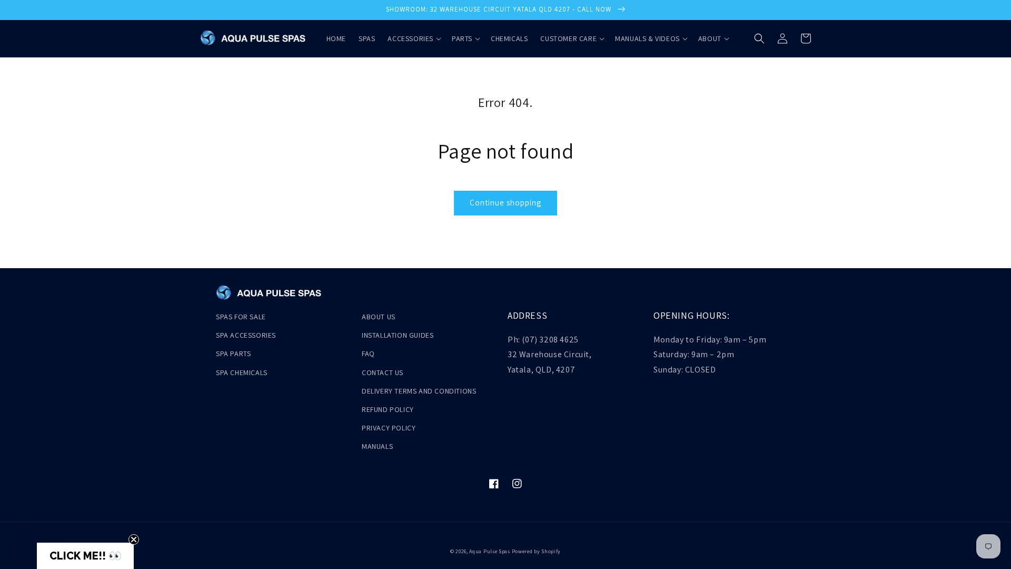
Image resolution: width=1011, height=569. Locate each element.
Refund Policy (388, 409)
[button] (413, 38)
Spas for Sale (241, 316)
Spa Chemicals (241, 372)
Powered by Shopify (536, 551)
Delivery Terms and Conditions (419, 391)
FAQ (368, 353)
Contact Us (382, 372)
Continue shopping (505, 203)
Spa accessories (246, 335)
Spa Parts (233, 353)
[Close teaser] (133, 539)
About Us (378, 316)
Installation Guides (397, 335)
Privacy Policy (388, 428)
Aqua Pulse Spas (489, 551)
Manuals (377, 446)
